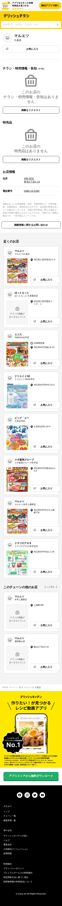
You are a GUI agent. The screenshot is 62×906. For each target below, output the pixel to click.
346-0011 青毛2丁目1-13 (32, 180)
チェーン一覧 (15, 687)
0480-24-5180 (31, 191)
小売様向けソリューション (15, 849)
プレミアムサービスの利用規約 (17, 873)
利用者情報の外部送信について (17, 881)
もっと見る (49, 587)
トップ (6, 811)
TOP (4, 687)
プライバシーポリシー (13, 868)
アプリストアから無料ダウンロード (31, 775)
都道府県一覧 (9, 820)
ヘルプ (6, 840)
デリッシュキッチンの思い (15, 836)
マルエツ (28, 687)
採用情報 (7, 853)
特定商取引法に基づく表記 (15, 877)
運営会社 (7, 844)
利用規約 (7, 864)
